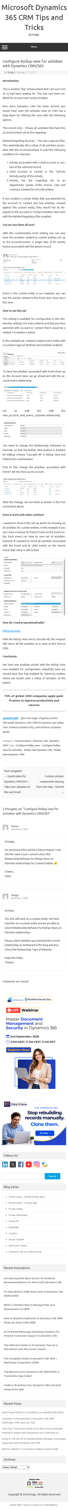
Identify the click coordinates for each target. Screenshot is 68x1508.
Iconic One (15, 1504)
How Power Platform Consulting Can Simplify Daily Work (32, 1412)
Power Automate (18, 1215)
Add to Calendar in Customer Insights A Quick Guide (30, 1449)
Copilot (13, 1233)
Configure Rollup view (28, 745)
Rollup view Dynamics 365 (38, 750)
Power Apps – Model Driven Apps (27, 1196)
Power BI (14, 1221)
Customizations (23, 740)
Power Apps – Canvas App (23, 1202)
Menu (34, 46)
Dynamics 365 (40, 740)
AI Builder (14, 1227)
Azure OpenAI (16, 1239)
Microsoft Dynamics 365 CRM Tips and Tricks (34, 17)
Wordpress (51, 1504)
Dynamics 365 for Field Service (25, 1251)
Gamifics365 (10, 718)
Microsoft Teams (18, 1245)
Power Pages (16, 1208)
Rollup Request (12, 630)
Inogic (11, 72)
